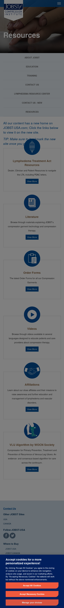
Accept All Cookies (32, 585)
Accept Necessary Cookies (32, 594)
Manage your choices (32, 602)
